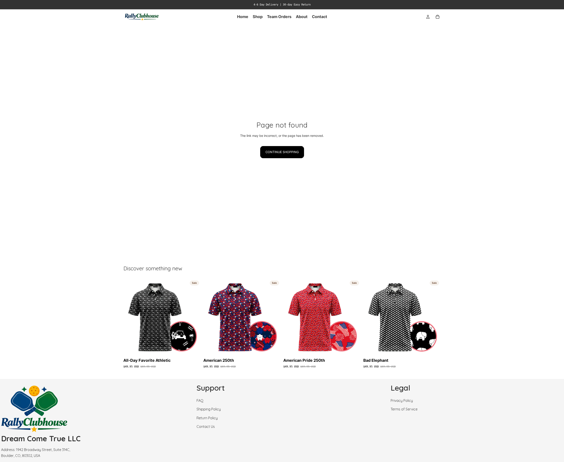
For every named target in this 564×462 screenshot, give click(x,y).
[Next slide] (194, 317)
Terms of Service (404, 409)
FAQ (200, 400)
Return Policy (207, 418)
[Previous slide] (130, 317)
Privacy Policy (402, 400)
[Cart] (437, 17)
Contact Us (206, 426)
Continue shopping (282, 152)
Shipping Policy (209, 409)
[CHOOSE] (194, 349)
